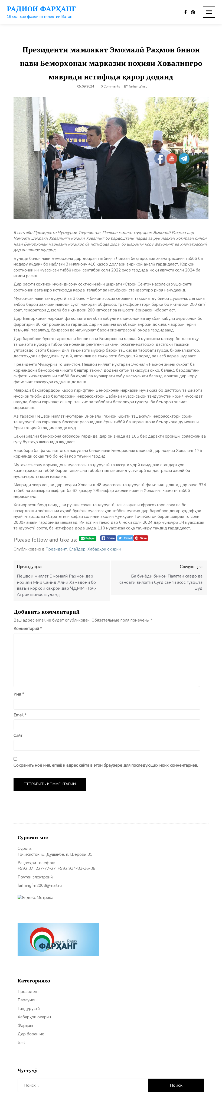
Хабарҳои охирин (104, 549)
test (21, 1042)
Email (20, 715)
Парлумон (27, 1000)
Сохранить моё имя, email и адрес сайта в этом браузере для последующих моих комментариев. (106, 765)
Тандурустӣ (29, 1008)
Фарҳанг (26, 1025)
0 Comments (110, 86)
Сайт (18, 735)
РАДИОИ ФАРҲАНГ (41, 8)
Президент (56, 549)
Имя (19, 694)
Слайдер (77, 549)
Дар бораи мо (31, 1034)
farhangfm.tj (138, 86)
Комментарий (28, 628)
